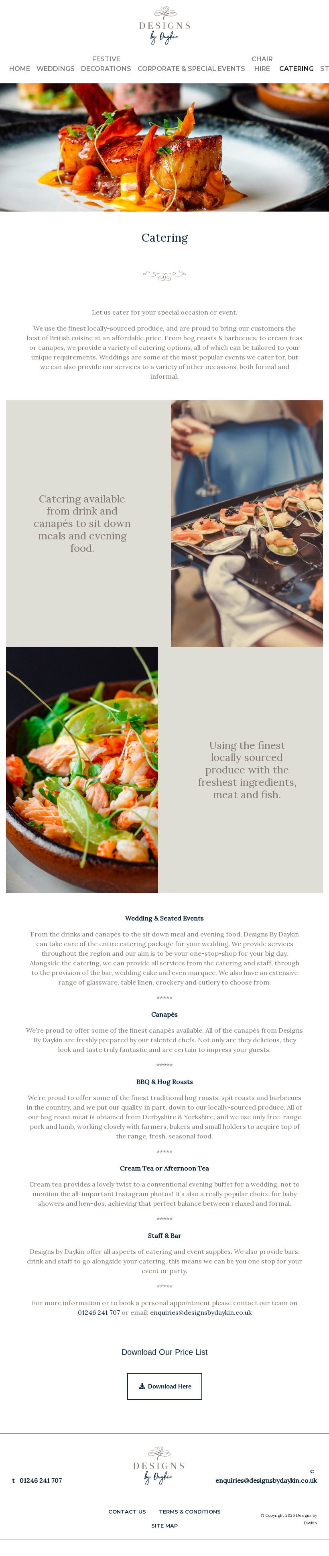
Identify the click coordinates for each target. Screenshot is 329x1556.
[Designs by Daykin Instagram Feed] (313, 18)
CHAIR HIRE (262, 64)
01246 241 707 (99, 1312)
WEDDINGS (56, 69)
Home (19, 69)
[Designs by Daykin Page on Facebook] (306, 18)
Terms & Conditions (190, 1512)
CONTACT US (127, 1512)
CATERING (296, 69)
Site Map (164, 1526)
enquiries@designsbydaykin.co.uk (201, 1312)
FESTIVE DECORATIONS (106, 64)
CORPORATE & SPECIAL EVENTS (191, 69)
